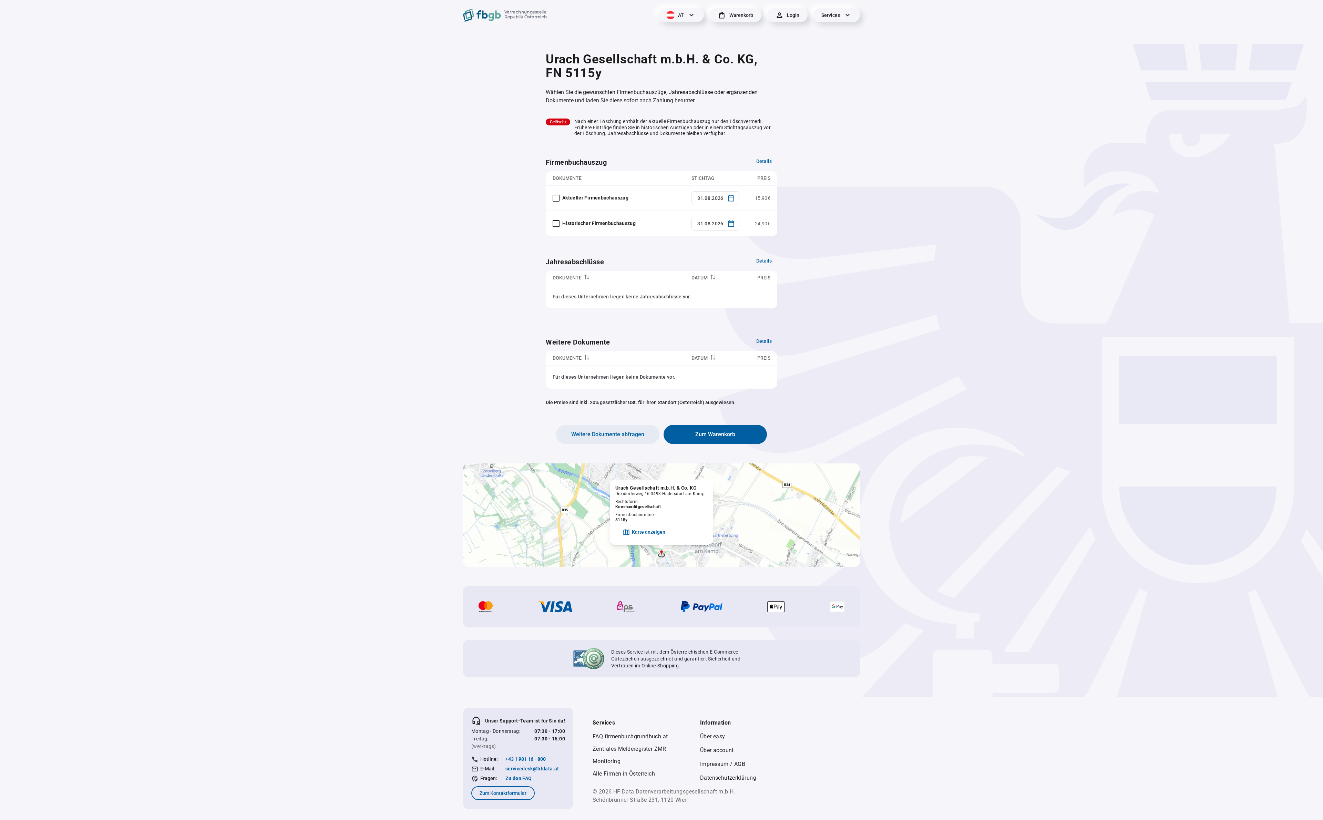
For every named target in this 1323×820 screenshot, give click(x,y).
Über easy (712, 736)
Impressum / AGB (722, 764)
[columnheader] (615, 278)
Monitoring (607, 761)
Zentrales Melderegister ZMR (629, 749)
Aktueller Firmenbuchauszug (595, 198)
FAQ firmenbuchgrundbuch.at (630, 736)
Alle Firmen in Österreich (624, 773)
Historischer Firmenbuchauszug (599, 223)
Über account (717, 750)
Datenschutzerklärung (728, 778)
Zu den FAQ (518, 778)
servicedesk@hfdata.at (532, 768)
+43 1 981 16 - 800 (525, 759)
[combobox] (715, 198)
